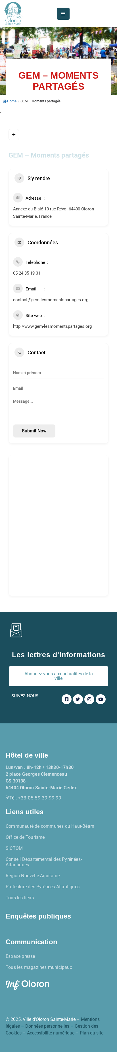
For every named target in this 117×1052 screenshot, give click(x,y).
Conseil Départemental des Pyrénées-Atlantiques (44, 862)
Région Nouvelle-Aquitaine (33, 875)
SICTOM (14, 848)
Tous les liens (20, 897)
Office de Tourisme (25, 837)
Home (11, 101)
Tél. (35, 798)
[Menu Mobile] (63, 14)
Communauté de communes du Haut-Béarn (50, 826)
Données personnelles (47, 1026)
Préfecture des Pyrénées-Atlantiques (43, 886)
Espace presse (20, 956)
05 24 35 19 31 (26, 273)
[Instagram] (89, 699)
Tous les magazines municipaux (39, 967)
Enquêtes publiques (38, 916)
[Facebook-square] (67, 699)
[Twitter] (78, 699)
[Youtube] (101, 699)
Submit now (34, 431)
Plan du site (91, 1033)
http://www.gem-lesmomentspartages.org (52, 326)
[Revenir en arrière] (14, 134)
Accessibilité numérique (50, 1033)
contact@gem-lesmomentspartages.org (50, 299)
